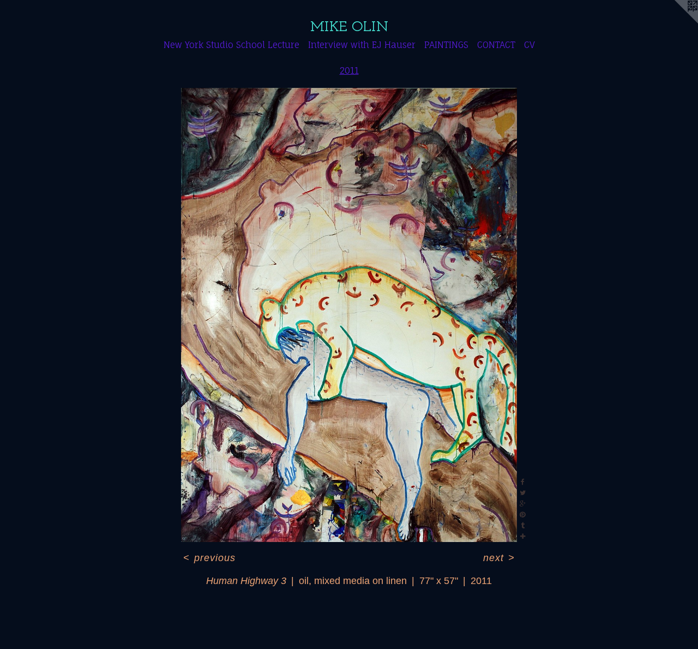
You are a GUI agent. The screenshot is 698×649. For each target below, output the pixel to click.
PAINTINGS (446, 44)
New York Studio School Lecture (231, 44)
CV (529, 44)
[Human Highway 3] (349, 315)
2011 (349, 70)
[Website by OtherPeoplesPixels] (676, 22)
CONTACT (496, 44)
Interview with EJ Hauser (362, 44)
